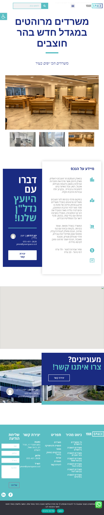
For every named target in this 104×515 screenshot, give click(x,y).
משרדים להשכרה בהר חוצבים (74, 454)
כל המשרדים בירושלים (76, 443)
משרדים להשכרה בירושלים (74, 448)
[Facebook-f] (10, 495)
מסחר (58, 449)
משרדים (57, 442)
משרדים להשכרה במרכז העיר (74, 465)
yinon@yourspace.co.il (26, 244)
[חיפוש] (44, 6)
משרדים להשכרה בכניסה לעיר (74, 470)
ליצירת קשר (56, 464)
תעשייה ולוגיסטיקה (53, 445)
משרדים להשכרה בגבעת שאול (74, 459)
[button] (3, 16)
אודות (58, 457)
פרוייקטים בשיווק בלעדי (53, 453)
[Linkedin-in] (3, 495)
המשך (60, 511)
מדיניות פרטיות (48, 511)
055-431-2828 (30, 241)
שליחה (14, 485)
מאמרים (57, 461)
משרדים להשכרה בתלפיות (74, 475)
